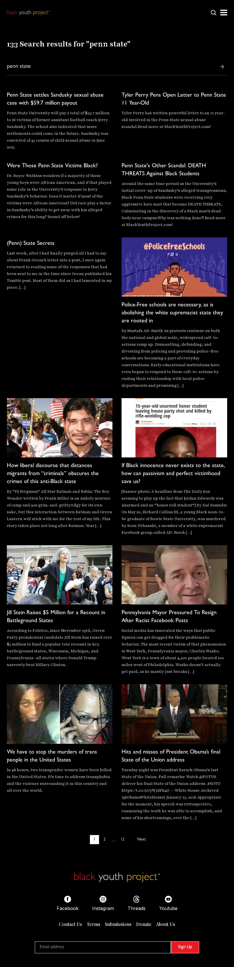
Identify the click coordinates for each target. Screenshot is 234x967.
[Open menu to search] (213, 12)
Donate (144, 924)
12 (122, 840)
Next (141, 840)
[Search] (222, 66)
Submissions (118, 924)
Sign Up (185, 947)
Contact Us (70, 924)
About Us (165, 924)
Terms (93, 924)
